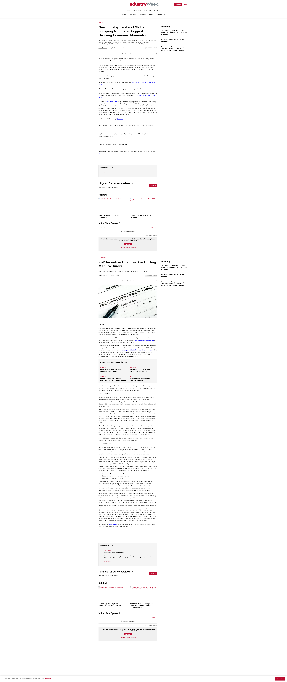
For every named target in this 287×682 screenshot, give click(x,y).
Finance (101, 22)
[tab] (103, 228)
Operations (142, 14)
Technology (132, 14)
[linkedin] (125, 53)
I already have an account (128, 247)
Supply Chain (161, 14)
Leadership (151, 14)
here (100, 153)
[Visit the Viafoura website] (153, 235)
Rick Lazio (102, 275)
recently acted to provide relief (144, 340)
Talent (124, 14)
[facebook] (122, 53)
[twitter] (128, 53)
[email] (133, 53)
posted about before (111, 102)
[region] (128, 231)
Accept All (279, 678)
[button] (100, 5)
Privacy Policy (48, 678)
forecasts (120, 119)
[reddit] (130, 53)
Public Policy (102, 257)
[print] (156, 53)
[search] (102, 5)
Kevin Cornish (103, 48)
